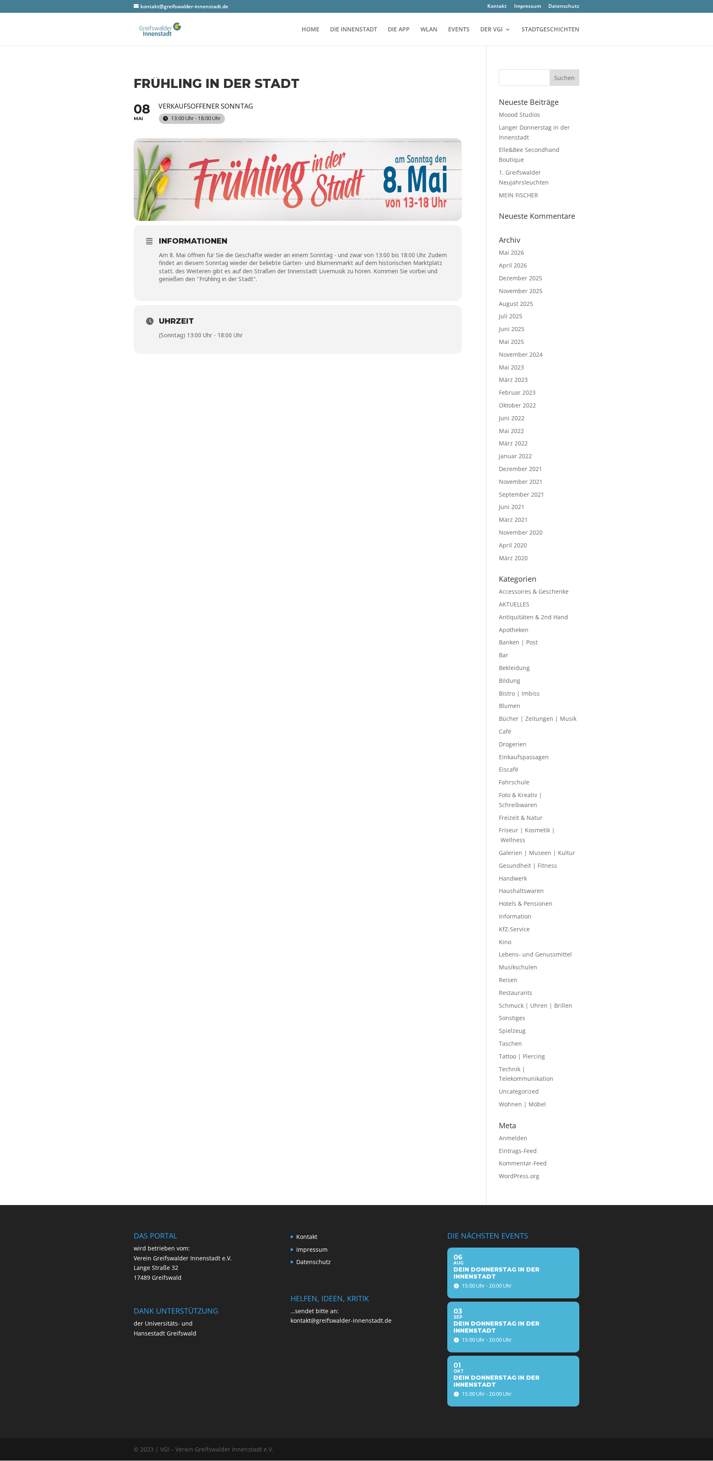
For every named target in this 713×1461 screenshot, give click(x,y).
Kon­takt (497, 6)
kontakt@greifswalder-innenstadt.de (341, 1320)
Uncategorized (519, 1091)
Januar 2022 (515, 456)
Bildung (509, 680)
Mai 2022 (511, 431)
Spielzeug (512, 1031)
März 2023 (513, 380)
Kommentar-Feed (523, 1163)
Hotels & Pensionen (525, 903)
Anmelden (513, 1138)
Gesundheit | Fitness (528, 865)
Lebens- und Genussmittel (535, 954)
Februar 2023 (517, 392)
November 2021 (521, 481)
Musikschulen (518, 967)
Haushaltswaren (521, 891)
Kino (505, 942)
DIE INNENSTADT (353, 29)
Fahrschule (514, 782)
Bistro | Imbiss (519, 693)
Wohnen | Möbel (522, 1104)
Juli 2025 (510, 316)
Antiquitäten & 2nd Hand (533, 617)
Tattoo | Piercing (522, 1056)
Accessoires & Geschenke (534, 591)
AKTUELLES (514, 604)
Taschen (510, 1043)
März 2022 (513, 443)
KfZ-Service (514, 929)
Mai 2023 (511, 367)
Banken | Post (518, 642)
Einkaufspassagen (524, 757)
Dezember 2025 (520, 278)
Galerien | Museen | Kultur (537, 853)
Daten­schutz (563, 6)
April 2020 (513, 545)
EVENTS (459, 29)
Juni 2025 (511, 329)
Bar (503, 655)
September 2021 (521, 494)
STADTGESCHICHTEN (550, 29)
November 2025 (521, 291)
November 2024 (521, 354)
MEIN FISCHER (518, 195)
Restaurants (515, 993)
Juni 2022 (511, 418)
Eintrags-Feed (518, 1151)
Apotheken (514, 630)
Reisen (508, 980)
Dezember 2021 (520, 469)
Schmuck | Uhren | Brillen (535, 1005)
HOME (310, 29)
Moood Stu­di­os (519, 114)
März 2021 (513, 519)
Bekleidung (514, 668)
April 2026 (513, 265)
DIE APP (399, 29)
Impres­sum (527, 6)
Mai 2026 (511, 252)
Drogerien (512, 744)
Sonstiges (512, 1018)
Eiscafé (508, 769)
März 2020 (513, 558)
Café (505, 731)
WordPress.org (519, 1176)
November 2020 (521, 532)
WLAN (428, 29)
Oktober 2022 (517, 405)
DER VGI (491, 29)
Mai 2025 (511, 342)
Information (515, 916)
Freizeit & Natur (521, 818)
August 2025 (516, 304)
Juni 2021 (511, 507)
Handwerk (513, 878)
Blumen (509, 706)
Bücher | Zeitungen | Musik (537, 718)
